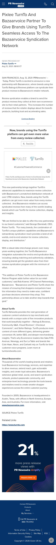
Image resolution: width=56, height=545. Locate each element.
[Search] (52, 4)
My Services (26, 513)
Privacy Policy (34, 530)
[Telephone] (45, 4)
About (27, 510)
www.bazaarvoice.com (13, 405)
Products (27, 507)
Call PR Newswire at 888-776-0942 (28, 520)
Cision (32, 540)
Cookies (28, 536)
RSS (46, 533)
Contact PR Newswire (28, 504)
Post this (29, 143)
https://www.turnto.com (13, 424)
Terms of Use (19, 530)
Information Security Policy (19, 533)
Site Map (37, 533)
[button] (28, 161)
